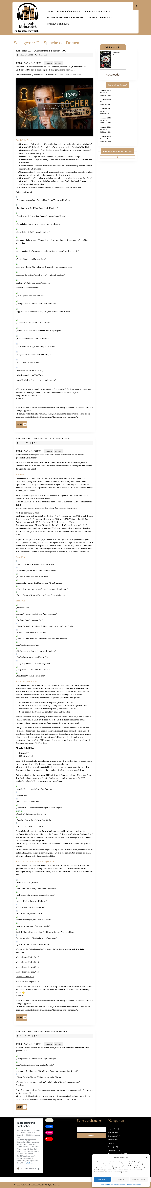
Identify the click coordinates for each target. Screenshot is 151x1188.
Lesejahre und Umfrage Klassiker (65, 17)
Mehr (22, 424)
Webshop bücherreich (68, 11)
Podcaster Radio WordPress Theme (26, 1185)
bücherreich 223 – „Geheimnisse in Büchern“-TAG (41, 50)
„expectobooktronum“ (46, 380)
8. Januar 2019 (24, 443)
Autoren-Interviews (58, 24)
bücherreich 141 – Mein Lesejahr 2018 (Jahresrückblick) (43, 438)
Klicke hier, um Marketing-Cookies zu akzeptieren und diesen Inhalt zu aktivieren (54, 107)
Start (50, 11)
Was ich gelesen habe (115, 1154)
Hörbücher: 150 (26, 756)
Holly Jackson (116, 54)
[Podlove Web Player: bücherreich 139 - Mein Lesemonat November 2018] (54, 1040)
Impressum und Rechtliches (118, 1184)
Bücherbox (112, 1132)
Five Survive (116, 52)
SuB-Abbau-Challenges (100, 17)
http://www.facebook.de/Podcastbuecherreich (73, 986)
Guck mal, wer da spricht (98, 11)
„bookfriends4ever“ (24, 380)
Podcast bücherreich (26, 30)
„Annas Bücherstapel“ (79, 775)
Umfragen (111, 1147)
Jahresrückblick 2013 (25, 977)
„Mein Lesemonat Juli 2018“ (60, 478)
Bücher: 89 (24, 753)
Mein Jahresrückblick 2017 (27, 957)
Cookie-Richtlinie (105, 1184)
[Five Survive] (105, 60)
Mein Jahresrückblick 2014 (27, 972)
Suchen (91, 1135)
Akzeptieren (102, 1179)
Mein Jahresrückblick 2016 (27, 962)
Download (48, 63)
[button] (146, 1157)
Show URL (58, 63)
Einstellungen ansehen (138, 1179)
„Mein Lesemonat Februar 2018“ (51, 481)
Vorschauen (112, 1150)
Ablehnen (120, 1179)
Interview (111, 1139)
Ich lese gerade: (113, 47)
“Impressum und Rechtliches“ (64, 417)
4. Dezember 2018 (25, 1036)
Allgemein (112, 1129)
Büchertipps (112, 1136)
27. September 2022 (26, 55)
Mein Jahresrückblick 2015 (27, 967)
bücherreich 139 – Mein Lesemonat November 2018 (41, 1031)
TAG (110, 1143)
